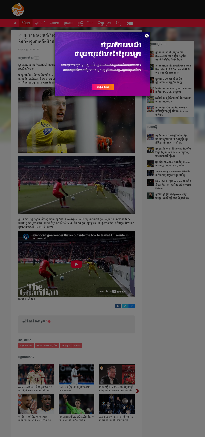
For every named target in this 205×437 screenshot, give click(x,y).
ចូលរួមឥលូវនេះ (103, 87)
